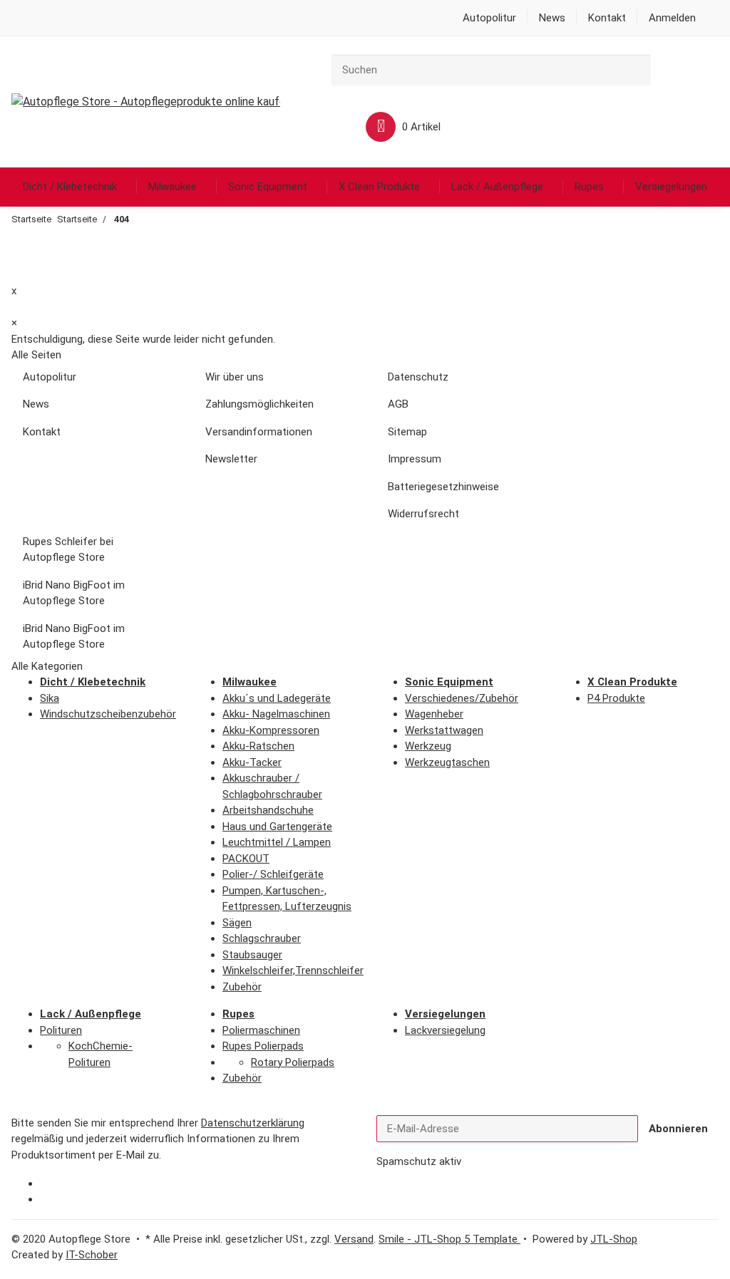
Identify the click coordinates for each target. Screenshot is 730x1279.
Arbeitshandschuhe (268, 810)
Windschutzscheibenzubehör (108, 714)
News (552, 17)
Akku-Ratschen (258, 746)
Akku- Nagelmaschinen (276, 714)
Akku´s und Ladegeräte (276, 698)
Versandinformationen (258, 431)
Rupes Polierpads (263, 1046)
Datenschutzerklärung (252, 1123)
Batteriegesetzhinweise (443, 486)
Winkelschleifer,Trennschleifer (293, 970)
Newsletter (231, 458)
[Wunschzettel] (325, 127)
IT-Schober (92, 1254)
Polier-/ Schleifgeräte (273, 874)
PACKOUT (245, 858)
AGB (398, 404)
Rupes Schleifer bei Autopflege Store (68, 549)
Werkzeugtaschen (447, 762)
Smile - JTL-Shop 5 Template (449, 1239)
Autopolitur (489, 17)
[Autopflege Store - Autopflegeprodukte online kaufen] (145, 102)
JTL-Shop (613, 1239)
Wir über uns (234, 377)
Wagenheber (434, 714)
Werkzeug (428, 746)
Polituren (61, 1030)
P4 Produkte (616, 698)
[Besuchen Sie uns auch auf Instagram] (50, 1200)
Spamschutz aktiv (418, 1161)
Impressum (414, 458)
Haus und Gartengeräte (277, 826)
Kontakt (607, 17)
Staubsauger (252, 954)
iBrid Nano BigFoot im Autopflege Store (74, 593)
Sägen (237, 922)
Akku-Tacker (252, 762)
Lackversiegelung (445, 1030)
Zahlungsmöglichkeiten (259, 404)
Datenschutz (418, 377)
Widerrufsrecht (423, 513)
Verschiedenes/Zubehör (461, 698)
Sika (49, 698)
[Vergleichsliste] (700, 70)
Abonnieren (678, 1128)
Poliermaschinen (261, 1030)
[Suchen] (661, 68)
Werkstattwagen (444, 730)
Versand (354, 1239)
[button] (672, 18)
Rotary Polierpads (292, 1062)
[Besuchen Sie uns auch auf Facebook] (50, 1184)
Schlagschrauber (261, 938)
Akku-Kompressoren (270, 730)
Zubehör (242, 986)
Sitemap (407, 431)
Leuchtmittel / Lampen (276, 842)
